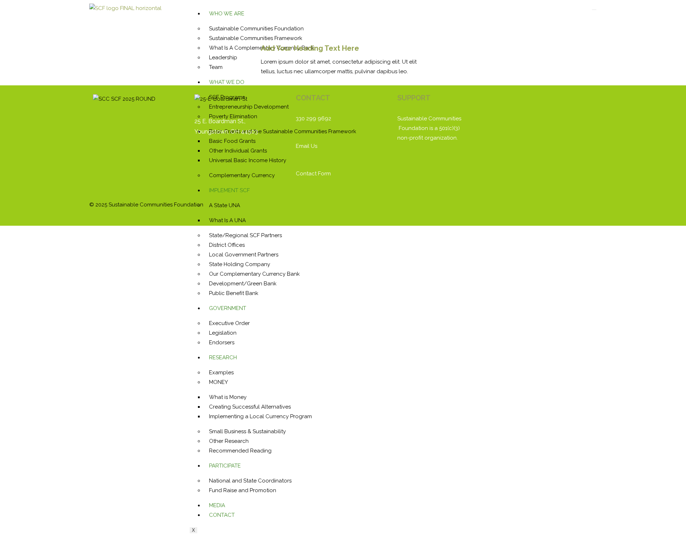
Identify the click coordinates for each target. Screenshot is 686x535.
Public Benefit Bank (233, 293)
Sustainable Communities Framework (255, 38)
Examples (221, 372)
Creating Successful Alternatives (250, 407)
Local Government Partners (243, 254)
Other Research (229, 441)
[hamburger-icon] (594, 9)
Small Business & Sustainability (247, 431)
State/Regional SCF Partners (245, 235)
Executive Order (229, 323)
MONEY (218, 382)
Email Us (306, 146)
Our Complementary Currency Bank (254, 274)
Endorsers (221, 342)
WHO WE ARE (226, 13)
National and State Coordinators (250, 481)
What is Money (228, 397)
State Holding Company (239, 264)
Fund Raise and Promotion (242, 490)
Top (669, 518)
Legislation (223, 333)
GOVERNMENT (227, 308)
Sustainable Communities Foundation (256, 28)
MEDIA (217, 505)
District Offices (227, 245)
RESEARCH (223, 357)
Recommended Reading (240, 451)
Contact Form (313, 173)
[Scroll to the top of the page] (2, 230)
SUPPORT (414, 98)
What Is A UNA (227, 220)
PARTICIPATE (225, 465)
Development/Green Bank (243, 283)
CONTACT (222, 515)
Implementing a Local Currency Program (260, 416)
